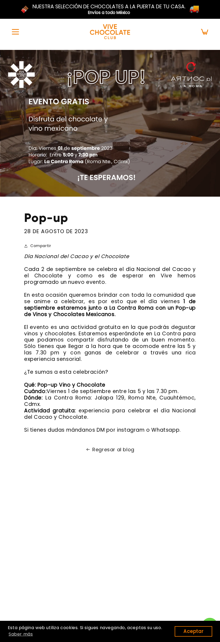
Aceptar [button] (193, 631)
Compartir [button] (40, 245)
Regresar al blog (113, 450)
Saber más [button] (21, 634)
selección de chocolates (89, 6)
